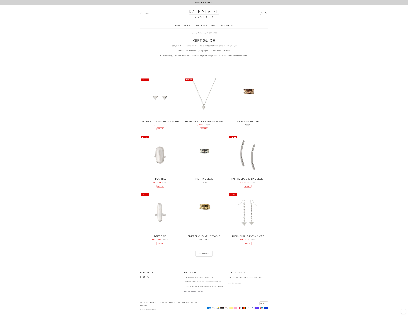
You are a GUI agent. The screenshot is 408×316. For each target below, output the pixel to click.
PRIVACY (143, 306)
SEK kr (262, 303)
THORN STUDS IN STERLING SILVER (160, 121)
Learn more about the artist (193, 291)
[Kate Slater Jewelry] (204, 14)
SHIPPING (163, 302)
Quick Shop (160, 115)
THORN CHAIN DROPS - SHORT (248, 236)
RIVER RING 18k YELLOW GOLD (204, 236)
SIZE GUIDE (144, 302)
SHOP (186, 25)
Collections (202, 33)
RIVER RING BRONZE (248, 121)
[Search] (141, 14)
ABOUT (214, 25)
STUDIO (194, 302)
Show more (204, 253)
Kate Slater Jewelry (152, 309)
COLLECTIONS (199, 25)
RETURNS (185, 302)
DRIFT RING (160, 236)
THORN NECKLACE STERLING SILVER (204, 121)
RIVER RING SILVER (204, 179)
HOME (177, 25)
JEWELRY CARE (226, 25)
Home (193, 33)
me (215, 56)
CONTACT (154, 302)
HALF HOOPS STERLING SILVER (247, 179)
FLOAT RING (160, 179)
